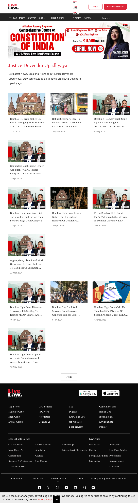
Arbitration (44, 417)
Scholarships (68, 444)
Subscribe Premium (115, 7)
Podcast (103, 427)
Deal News (94, 444)
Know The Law (77, 417)
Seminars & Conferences (20, 461)
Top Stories (19, 17)
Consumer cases (107, 406)
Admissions (40, 450)
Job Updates (75, 422)
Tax (71, 406)
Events (92, 450)
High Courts (57, 17)
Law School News (17, 466)
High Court (14, 417)
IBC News (44, 411)
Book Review (76, 427)
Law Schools (45, 406)
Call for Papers (15, 444)
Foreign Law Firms (98, 455)
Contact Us (44, 422)
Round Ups (105, 411)
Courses (39, 455)
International (106, 417)
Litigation (114, 466)
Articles (77, 17)
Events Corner (15, 422)
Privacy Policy (45, 499)
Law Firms (94, 439)
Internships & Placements (74, 450)
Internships (94, 461)
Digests (87, 17)
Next (69, 377)
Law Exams (41, 461)
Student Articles (42, 444)
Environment (106, 422)
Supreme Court (35, 17)
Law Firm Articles (118, 450)
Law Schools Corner (19, 439)
